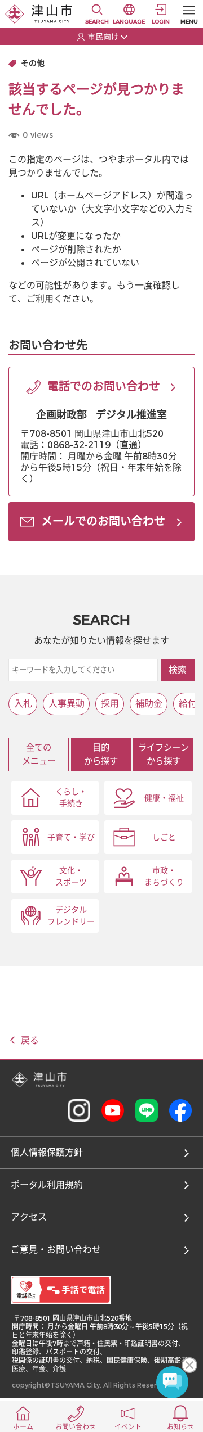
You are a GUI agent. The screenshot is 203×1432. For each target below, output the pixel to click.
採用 (110, 704)
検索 (178, 670)
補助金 (148, 704)
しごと (164, 837)
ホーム (23, 1426)
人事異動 (66, 704)
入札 (23, 704)
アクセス (29, 1217)
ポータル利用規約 (47, 1185)
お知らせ (180, 1426)
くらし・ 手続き (71, 798)
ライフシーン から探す (163, 754)
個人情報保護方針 (47, 1152)
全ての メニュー (39, 754)
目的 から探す (101, 754)
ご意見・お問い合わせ (56, 1249)
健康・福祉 (164, 798)
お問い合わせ (75, 1426)
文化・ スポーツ (71, 876)
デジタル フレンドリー (71, 916)
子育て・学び (71, 837)
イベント (128, 1426)
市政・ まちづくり (164, 876)
